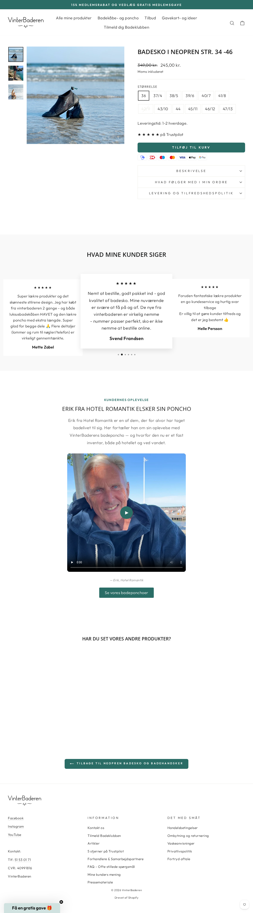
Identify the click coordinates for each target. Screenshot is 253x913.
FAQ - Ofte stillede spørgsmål (111, 866)
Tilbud (150, 17)
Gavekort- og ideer (179, 17)
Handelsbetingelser (182, 828)
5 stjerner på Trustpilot (106, 851)
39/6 (190, 95)
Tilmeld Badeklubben (104, 836)
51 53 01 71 (23, 860)
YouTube (14, 835)
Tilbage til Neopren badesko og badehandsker (129, 763)
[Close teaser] (61, 902)
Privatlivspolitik (179, 851)
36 (143, 95)
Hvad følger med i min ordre (191, 182)
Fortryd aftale (178, 859)
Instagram (16, 826)
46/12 (210, 108)
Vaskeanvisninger (181, 843)
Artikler (94, 843)
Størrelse (147, 87)
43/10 (163, 108)
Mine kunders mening (104, 874)
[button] (32, 908)
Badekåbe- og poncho (118, 17)
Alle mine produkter (74, 17)
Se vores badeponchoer (126, 592)
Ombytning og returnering (188, 836)
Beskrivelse (191, 171)
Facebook (16, 818)
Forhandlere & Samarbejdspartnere (115, 859)
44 (178, 108)
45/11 (193, 108)
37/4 (157, 95)
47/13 (228, 108)
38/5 (174, 95)
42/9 (145, 108)
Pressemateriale (100, 882)
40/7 (206, 95)
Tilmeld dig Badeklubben (126, 27)
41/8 (222, 95)
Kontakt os (96, 828)
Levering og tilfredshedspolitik (191, 193)
